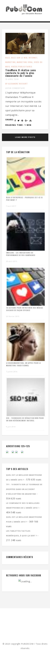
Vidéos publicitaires (21, 66)
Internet (33, 57)
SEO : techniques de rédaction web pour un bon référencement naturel (25, 419)
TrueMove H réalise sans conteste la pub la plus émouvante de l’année (20, 72)
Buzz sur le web (19, 57)
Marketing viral (25, 62)
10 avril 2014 (12, 79)
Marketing (10, 62)
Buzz (7, 57)
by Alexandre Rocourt (16, 83)
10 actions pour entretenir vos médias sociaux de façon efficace (24, 309)
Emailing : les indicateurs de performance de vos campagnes (20, 253)
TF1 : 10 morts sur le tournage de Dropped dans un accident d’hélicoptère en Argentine (24, 489)
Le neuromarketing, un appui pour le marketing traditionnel (23, 364)
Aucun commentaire (15, 88)
